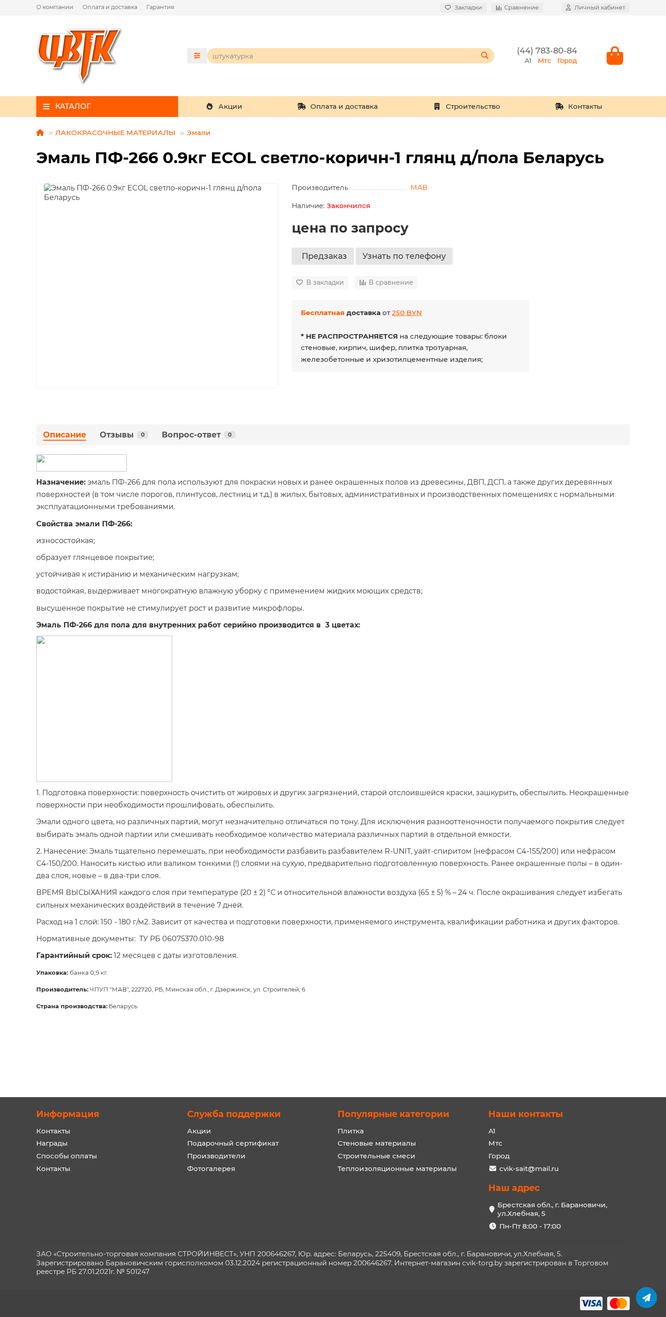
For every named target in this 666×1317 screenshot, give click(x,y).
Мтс (495, 1143)
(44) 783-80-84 (547, 50)
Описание (64, 434)
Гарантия (160, 7)
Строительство (473, 106)
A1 (492, 1131)
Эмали (199, 132)
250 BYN (407, 312)
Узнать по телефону (404, 256)
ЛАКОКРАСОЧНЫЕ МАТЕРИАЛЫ (115, 132)
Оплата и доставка (109, 7)
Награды (52, 1143)
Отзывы (122, 434)
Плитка (351, 1131)
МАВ (418, 187)
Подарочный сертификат (233, 1143)
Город (499, 1156)
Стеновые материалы (377, 1143)
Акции (230, 106)
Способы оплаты (66, 1156)
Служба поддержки (234, 1113)
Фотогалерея (211, 1168)
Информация (67, 1113)
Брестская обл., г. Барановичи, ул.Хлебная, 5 (552, 1209)
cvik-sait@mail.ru (529, 1168)
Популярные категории (393, 1113)
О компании (54, 7)
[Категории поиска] (197, 55)
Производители (216, 1156)
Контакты (585, 106)
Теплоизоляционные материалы (397, 1168)
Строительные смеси (376, 1156)
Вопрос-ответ (197, 434)
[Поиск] (485, 56)
